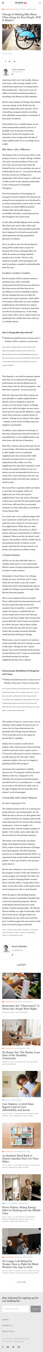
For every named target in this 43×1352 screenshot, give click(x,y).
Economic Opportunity (24, 1002)
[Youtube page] (8, 1347)
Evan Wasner (23, 1012)
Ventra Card (31, 747)
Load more (21, 1282)
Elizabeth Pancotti (23, 1165)
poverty (26, 930)
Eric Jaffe (8, 222)
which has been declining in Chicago (17, 634)
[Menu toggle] (3, 3)
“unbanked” (26, 185)
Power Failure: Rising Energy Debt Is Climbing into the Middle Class (21, 1210)
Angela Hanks (23, 1219)
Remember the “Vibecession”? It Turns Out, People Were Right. (20, 1007)
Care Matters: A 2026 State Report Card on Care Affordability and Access (18, 1107)
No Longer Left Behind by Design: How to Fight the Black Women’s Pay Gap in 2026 (20, 1264)
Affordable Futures (22, 1048)
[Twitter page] (13, 1347)
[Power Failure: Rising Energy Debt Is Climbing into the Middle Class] (21, 1187)
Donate (5, 1320)
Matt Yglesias (21, 222)
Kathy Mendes (14, 1116)
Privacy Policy (8, 1331)
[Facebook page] (2, 1347)
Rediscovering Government (25, 9)
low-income (7, 932)
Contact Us (7, 1325)
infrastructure (14, 930)
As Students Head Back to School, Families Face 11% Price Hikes (20, 1158)
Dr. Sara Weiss (32, 1062)
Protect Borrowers (10, 1219)
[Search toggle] (40, 3)
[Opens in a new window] (12, 74)
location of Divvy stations (19, 278)
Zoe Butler (35, 1165)
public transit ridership (24, 932)
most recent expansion (18, 298)
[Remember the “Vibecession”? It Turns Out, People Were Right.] (21, 986)
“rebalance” (6, 536)
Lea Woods (35, 1273)
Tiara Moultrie (21, 1273)
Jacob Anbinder (18, 69)
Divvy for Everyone (21, 155)
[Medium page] (19, 1347)
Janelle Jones (23, 1167)
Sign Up (36, 1309)
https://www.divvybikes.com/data (12, 351)
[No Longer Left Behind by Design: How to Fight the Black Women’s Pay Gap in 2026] (21, 1241)
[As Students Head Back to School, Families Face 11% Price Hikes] (21, 1136)
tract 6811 (18, 501)
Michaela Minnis (8, 1273)
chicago (34, 930)
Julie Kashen (28, 1116)
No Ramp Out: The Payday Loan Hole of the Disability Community (21, 1055)
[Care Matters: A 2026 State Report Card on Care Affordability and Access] (21, 1084)
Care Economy (16, 1100)
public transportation (12, 935)
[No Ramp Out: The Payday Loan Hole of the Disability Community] (21, 1032)
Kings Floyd (21, 1062)
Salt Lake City (32, 832)
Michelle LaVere (33, 1271)
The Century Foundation (25, 1217)
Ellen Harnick (11, 1064)
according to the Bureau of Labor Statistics (19, 96)
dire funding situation (27, 895)
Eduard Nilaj (24, 1221)
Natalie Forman (8, 1167)
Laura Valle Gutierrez (24, 1113)
